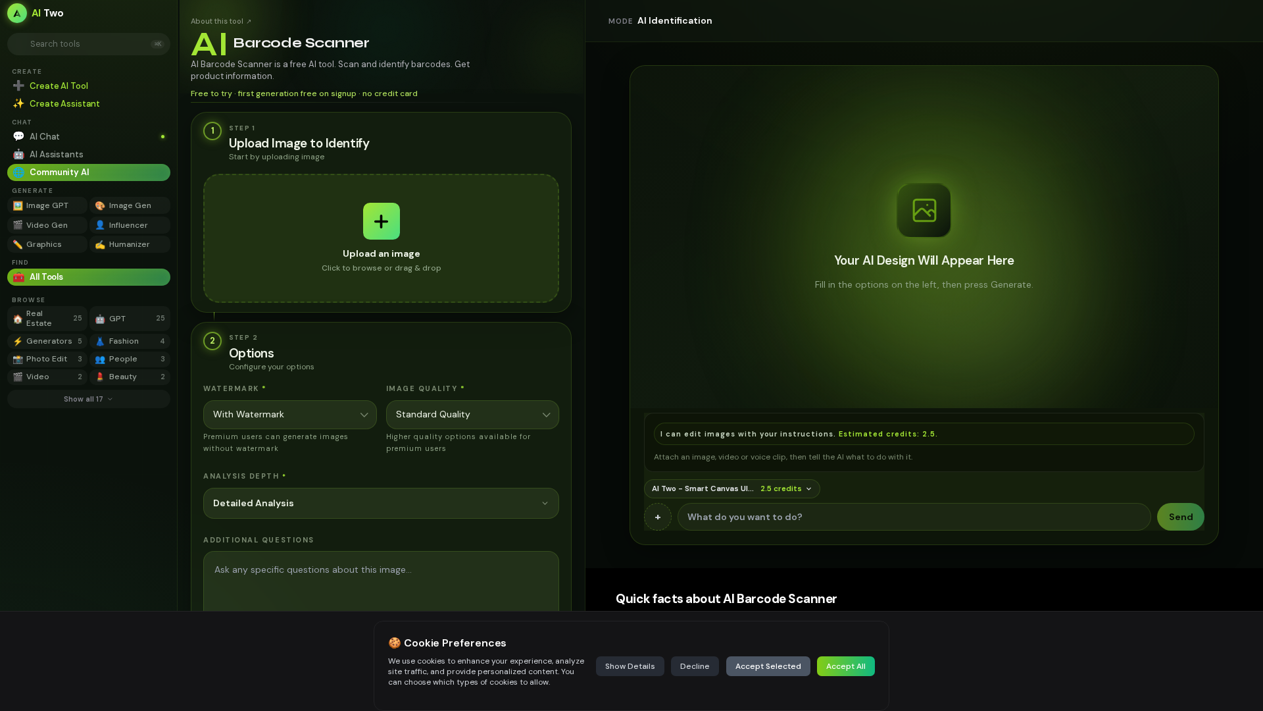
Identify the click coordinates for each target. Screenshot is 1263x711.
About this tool (221, 21)
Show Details (630, 666)
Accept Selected (768, 666)
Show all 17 (83, 399)
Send (1181, 517)
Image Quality (426, 388)
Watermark (234, 388)
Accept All (846, 666)
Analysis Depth (244, 476)
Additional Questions (258, 539)
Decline (695, 666)
